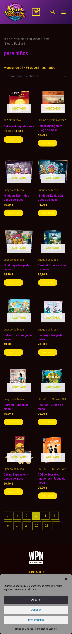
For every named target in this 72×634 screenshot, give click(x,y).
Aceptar (36, 599)
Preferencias (36, 620)
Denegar (36, 609)
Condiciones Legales (46, 629)
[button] (66, 579)
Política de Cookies (23, 629)
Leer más (13, 139)
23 (47, 525)
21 (27, 525)
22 (37, 525)
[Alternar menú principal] (63, 12)
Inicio (7, 39)
